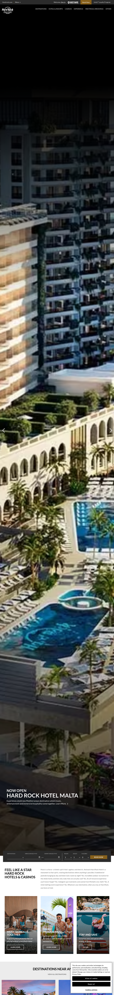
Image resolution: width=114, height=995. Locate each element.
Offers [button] (85, 947)
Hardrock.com (7, 2)
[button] (39, 857)
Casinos (68, 9)
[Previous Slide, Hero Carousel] (3, 428)
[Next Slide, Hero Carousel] (111, 428)
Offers (108, 9)
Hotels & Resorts (56, 9)
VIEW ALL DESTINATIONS (57, 974)
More (17, 2)
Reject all (91, 984)
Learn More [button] (15, 947)
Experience (78, 9)
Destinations (40, 9)
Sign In (63, 2)
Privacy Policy (76, 974)
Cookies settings (91, 990)
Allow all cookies (91, 978)
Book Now (98, 857)
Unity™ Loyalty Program (102, 2)
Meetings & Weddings (94, 9)
